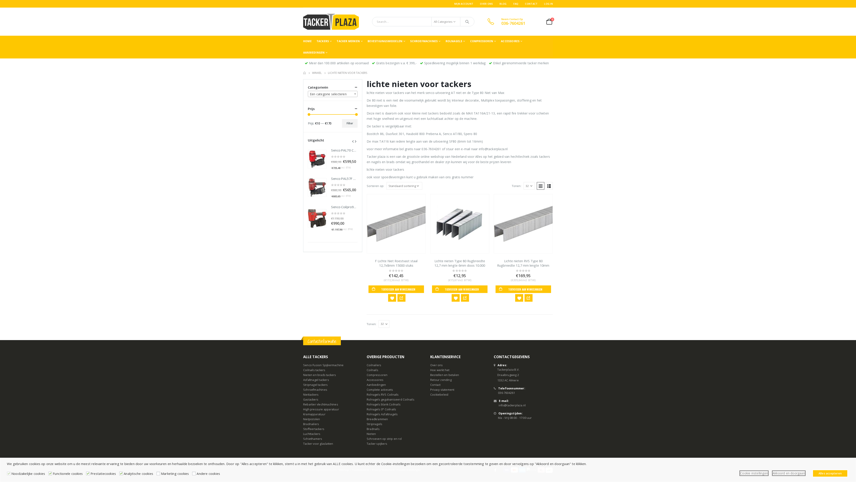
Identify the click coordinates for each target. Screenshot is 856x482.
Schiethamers (312, 439)
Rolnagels (454, 41)
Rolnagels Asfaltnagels (382, 414)
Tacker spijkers (377, 444)
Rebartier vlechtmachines (320, 404)
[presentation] (353, 141)
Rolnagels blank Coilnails (384, 404)
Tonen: (516, 186)
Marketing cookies (175, 473)
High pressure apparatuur (321, 409)
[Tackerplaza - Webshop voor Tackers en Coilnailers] (331, 22)
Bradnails (373, 429)
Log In (548, 3)
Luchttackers (311, 434)
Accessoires (510, 41)
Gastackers (310, 399)
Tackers (323, 41)
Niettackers (311, 395)
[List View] (549, 186)
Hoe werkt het (440, 370)
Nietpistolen (311, 419)
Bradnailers (311, 424)
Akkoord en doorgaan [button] (789, 473)
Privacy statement (442, 390)
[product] (396, 223)
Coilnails (372, 370)
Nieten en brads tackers (319, 375)
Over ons (486, 3)
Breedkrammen (377, 419)
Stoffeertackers (313, 429)
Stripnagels (374, 424)
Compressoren (481, 41)
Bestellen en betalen (444, 375)
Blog (503, 3)
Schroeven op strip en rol (384, 439)
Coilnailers (374, 365)
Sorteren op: (375, 186)
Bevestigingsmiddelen (385, 41)
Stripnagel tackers (315, 385)
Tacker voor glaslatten (318, 444)
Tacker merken (348, 41)
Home (307, 41)
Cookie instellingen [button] (754, 473)
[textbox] (332, 94)
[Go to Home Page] (304, 73)
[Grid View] (540, 186)
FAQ (516, 3)
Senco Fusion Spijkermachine (323, 365)
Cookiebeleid (439, 395)
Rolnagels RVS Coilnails (383, 395)
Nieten (371, 434)
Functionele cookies (68, 473)
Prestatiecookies (103, 473)
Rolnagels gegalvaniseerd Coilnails (390, 399)
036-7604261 (506, 393)
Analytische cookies (138, 473)
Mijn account (463, 3)
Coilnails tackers (314, 370)
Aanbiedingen (314, 52)
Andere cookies (208, 473)
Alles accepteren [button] (830, 473)
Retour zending (441, 380)
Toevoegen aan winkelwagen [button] (398, 289)
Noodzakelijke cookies (28, 473)
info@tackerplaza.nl (512, 405)
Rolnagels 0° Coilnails (381, 409)
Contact (531, 3)
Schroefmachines (424, 41)
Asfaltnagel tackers (316, 380)
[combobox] (333, 94)
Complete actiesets (380, 390)
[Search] (467, 21)
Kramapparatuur (314, 414)
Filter (350, 123)
